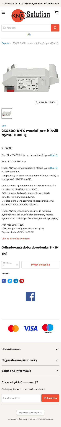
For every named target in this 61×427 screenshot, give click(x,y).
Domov (5, 43)
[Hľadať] (55, 27)
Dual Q (54, 155)
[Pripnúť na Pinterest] (21, 281)
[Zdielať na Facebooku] (4, 281)
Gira (4, 125)
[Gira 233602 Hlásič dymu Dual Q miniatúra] (7, 113)
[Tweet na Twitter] (10, 281)
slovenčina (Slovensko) (29, 412)
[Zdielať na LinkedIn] (15, 281)
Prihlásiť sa (50, 398)
